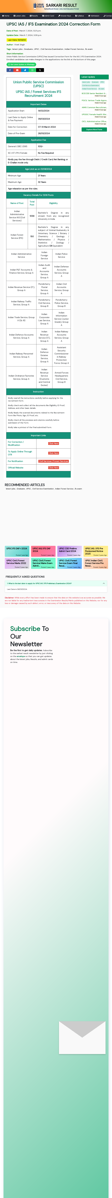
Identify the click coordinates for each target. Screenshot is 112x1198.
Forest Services (61, 461)
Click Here (53, 443)
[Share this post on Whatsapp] (32, 70)
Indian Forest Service (74, 49)
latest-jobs (17, 49)
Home (6, 16)
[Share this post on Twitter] (40, 70)
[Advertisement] (56, 517)
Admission (94, 16)
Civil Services (45, 461)
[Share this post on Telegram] (25, 70)
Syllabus (80, 16)
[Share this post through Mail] (17, 70)
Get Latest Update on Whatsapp (22, 64)
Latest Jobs (20, 16)
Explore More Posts (94, 129)
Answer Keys (65, 16)
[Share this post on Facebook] (10, 70)
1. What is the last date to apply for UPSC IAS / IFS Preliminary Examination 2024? (39, 583)
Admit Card (49, 16)
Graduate (28, 49)
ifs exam (89, 49)
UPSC (36, 49)
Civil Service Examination (52, 49)
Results (35, 16)
